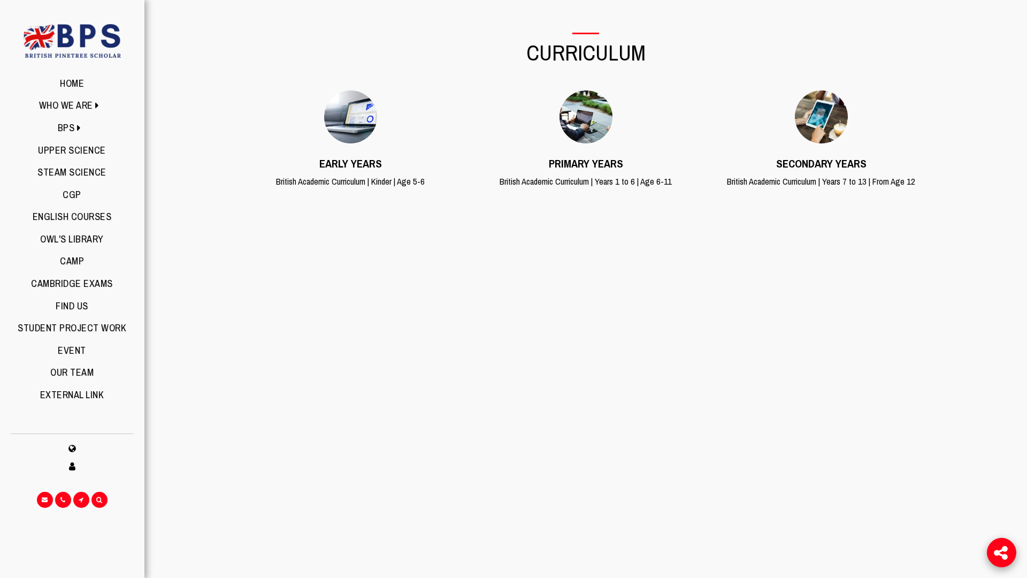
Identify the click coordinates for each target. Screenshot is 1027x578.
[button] (72, 106)
